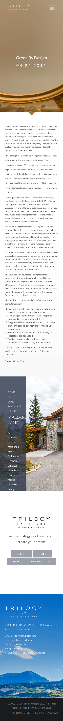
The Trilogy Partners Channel (30, 652)
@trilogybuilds (20, 644)
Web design (28, 707)
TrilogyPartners (24, 639)
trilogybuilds (22, 648)
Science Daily (18, 361)
